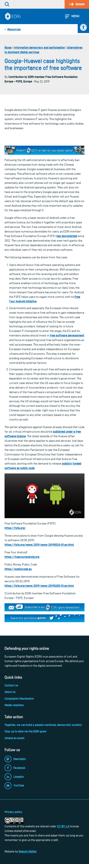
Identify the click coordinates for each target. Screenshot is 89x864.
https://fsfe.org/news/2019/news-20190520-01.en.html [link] (39, 544)
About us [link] (10, 692)
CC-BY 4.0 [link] (63, 826)
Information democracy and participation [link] (39, 47)
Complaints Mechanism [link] (19, 698)
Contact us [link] (11, 685)
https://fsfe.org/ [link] (15, 528)
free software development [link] (67, 335)
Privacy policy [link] (13, 812)
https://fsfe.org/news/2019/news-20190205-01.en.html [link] (39, 585)
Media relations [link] (14, 705)
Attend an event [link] (14, 738)
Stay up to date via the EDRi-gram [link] (25, 731)
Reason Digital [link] (28, 851)
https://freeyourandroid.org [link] (22, 557)
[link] (83, 27)
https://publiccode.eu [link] (18, 569)
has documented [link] (66, 236)
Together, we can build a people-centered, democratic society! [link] (43, 725)
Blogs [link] (8, 47)
